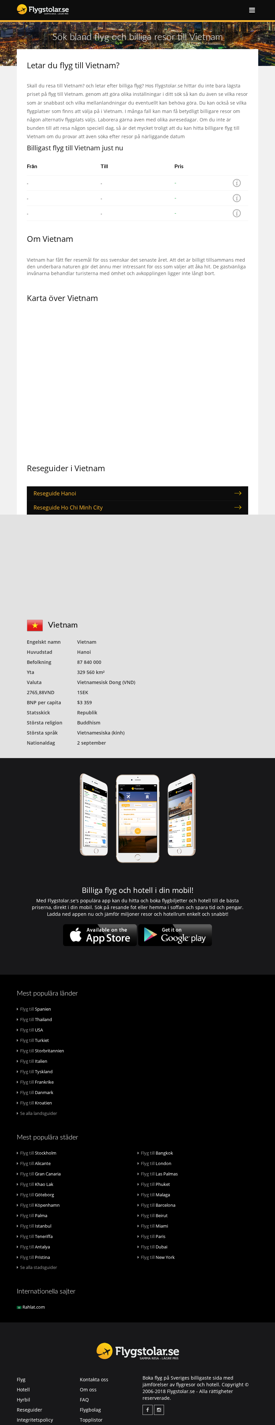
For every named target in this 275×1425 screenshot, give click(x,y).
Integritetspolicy (35, 1420)
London (156, 1163)
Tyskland (36, 1071)
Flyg (21, 1379)
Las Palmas (159, 1174)
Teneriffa (36, 1236)
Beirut (154, 1215)
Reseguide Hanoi (55, 493)
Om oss (88, 1389)
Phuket (155, 1184)
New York (158, 1257)
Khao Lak (36, 1184)
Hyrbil (23, 1399)
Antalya (35, 1247)
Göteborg (37, 1195)
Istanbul (35, 1226)
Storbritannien (42, 1051)
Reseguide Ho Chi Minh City (68, 507)
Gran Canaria (40, 1174)
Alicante (35, 1163)
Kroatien (36, 1103)
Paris (153, 1236)
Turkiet (34, 1040)
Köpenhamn (40, 1205)
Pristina (35, 1257)
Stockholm (38, 1153)
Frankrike (37, 1082)
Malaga (155, 1195)
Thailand (36, 1019)
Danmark (36, 1092)
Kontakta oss (94, 1379)
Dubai (154, 1247)
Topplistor (91, 1420)
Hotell (23, 1389)
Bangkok (157, 1153)
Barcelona (158, 1205)
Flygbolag (90, 1410)
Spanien (35, 1009)
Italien (33, 1061)
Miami (154, 1226)
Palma (33, 1215)
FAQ (84, 1399)
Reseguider (29, 1410)
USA (31, 1030)
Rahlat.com (33, 1307)
